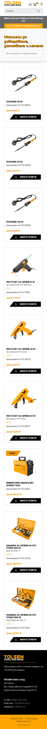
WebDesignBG (23, 725)
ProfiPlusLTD (19, 707)
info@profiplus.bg (18, 700)
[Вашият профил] (31, 4)
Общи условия (16, 718)
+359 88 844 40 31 (22, 703)
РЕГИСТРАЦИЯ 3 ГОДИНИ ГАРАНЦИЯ (23, 26)
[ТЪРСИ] (38, 11)
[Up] (42, 726)
